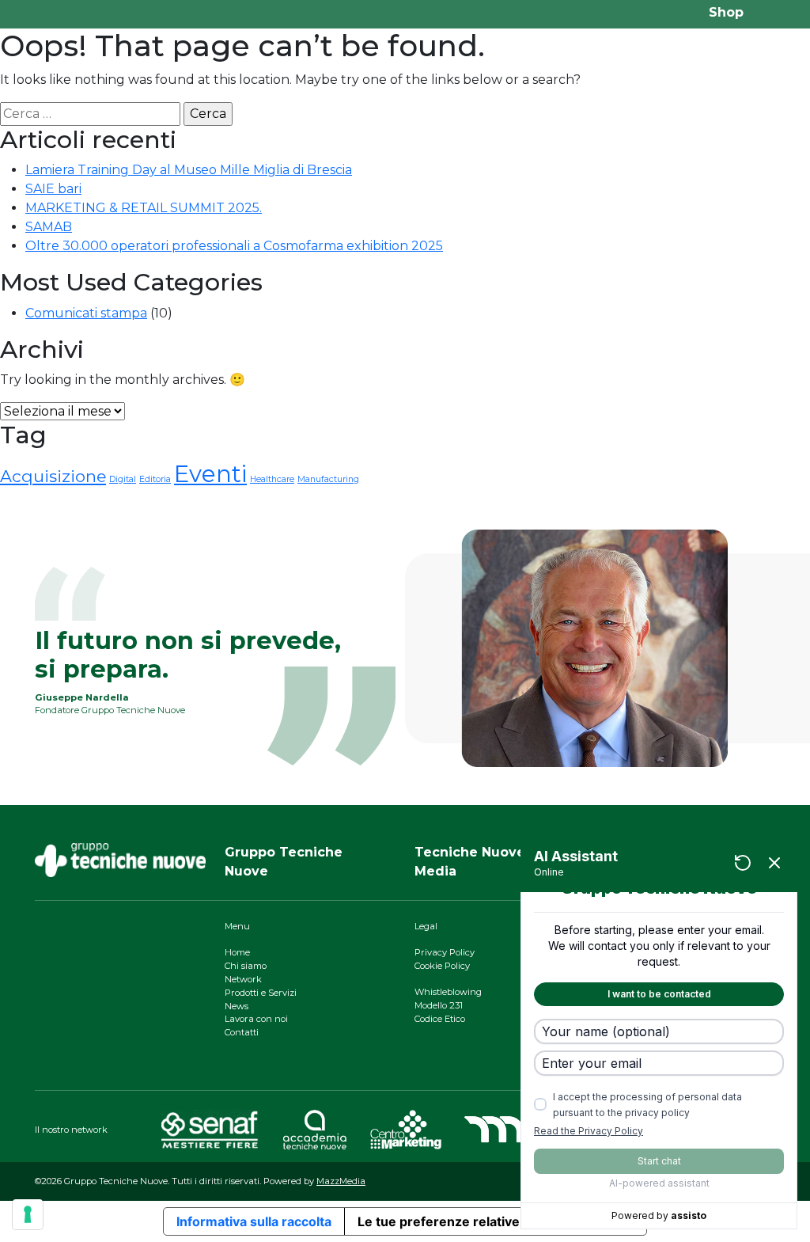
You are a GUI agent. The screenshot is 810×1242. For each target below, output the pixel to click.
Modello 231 (438, 1005)
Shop (726, 12)
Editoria (155, 479)
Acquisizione (53, 476)
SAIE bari (53, 188)
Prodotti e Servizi (261, 992)
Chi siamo (246, 965)
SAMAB (48, 226)
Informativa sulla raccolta (253, 1221)
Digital (122, 479)
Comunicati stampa (86, 313)
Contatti (242, 1032)
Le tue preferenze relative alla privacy (475, 1221)
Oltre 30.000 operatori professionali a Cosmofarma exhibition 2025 (234, 245)
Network (243, 979)
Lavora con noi (256, 1018)
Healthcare (272, 479)
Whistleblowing (448, 991)
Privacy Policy (444, 952)
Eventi (210, 474)
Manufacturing (328, 479)
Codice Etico (439, 1018)
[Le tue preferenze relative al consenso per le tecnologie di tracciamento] (28, 1214)
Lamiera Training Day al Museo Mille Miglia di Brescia (188, 169)
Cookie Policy (442, 965)
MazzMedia (340, 1181)
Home (237, 952)
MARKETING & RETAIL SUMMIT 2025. (143, 207)
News (236, 1006)
